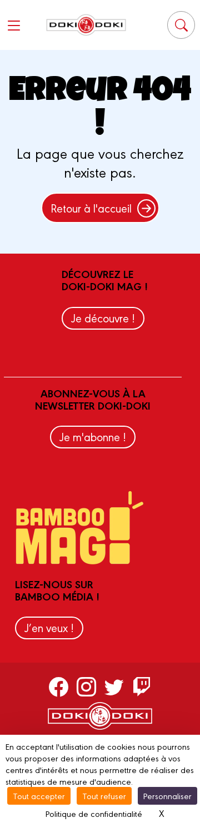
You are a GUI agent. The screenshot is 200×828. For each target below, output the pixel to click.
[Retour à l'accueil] (86, 24)
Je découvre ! (103, 317)
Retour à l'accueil (91, 207)
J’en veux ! (49, 627)
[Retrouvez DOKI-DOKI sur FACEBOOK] (58, 686)
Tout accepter (39, 795)
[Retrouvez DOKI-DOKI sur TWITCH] (142, 686)
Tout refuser (104, 795)
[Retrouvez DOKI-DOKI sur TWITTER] (114, 686)
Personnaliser (167, 795)
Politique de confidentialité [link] (94, 813)
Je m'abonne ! (92, 436)
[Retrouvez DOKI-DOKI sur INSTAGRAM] (86, 686)
